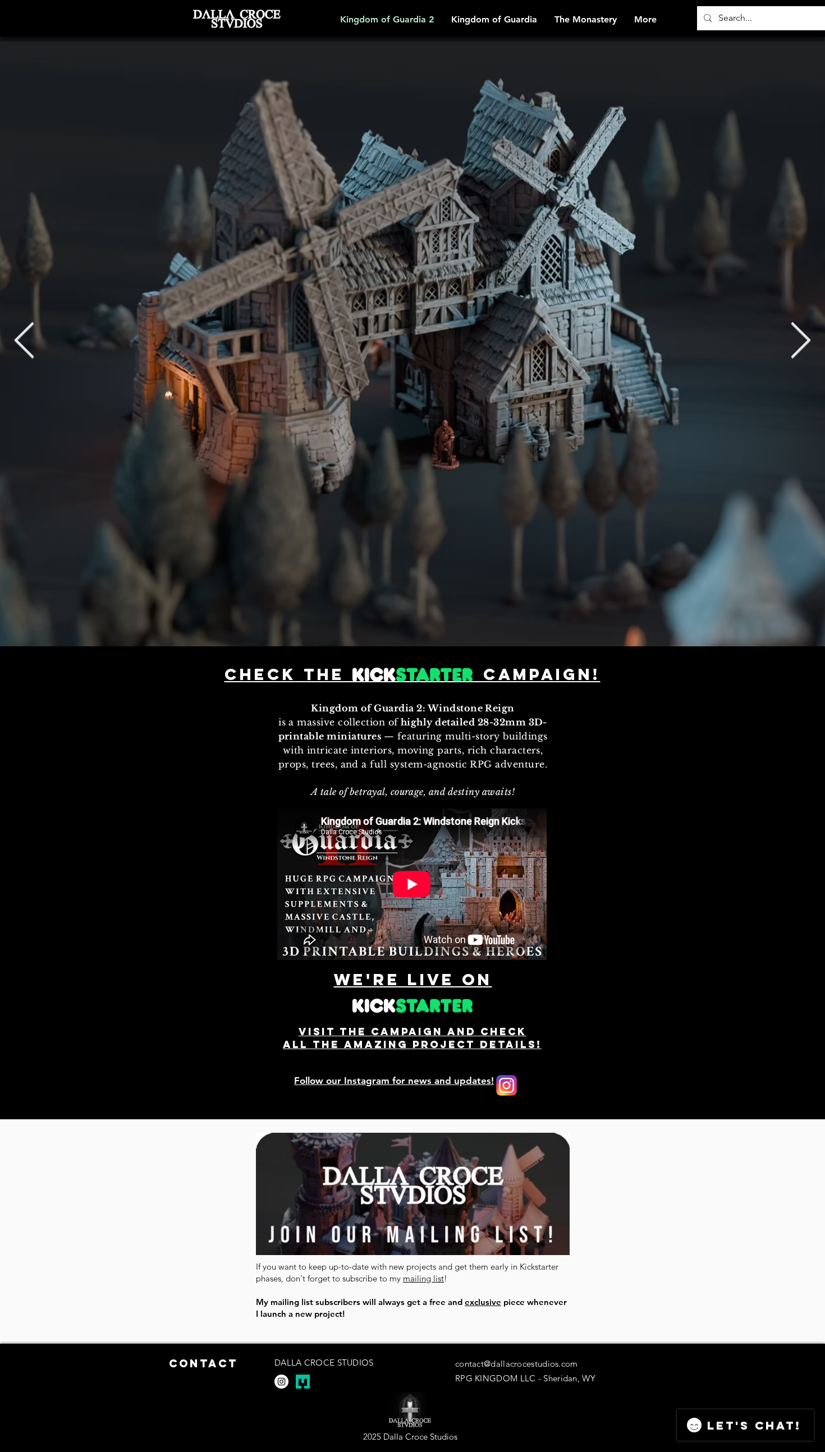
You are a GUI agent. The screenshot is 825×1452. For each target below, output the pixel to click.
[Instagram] (281, 1382)
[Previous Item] (24, 341)
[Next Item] (800, 341)
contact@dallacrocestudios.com (516, 1363)
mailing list (423, 1278)
